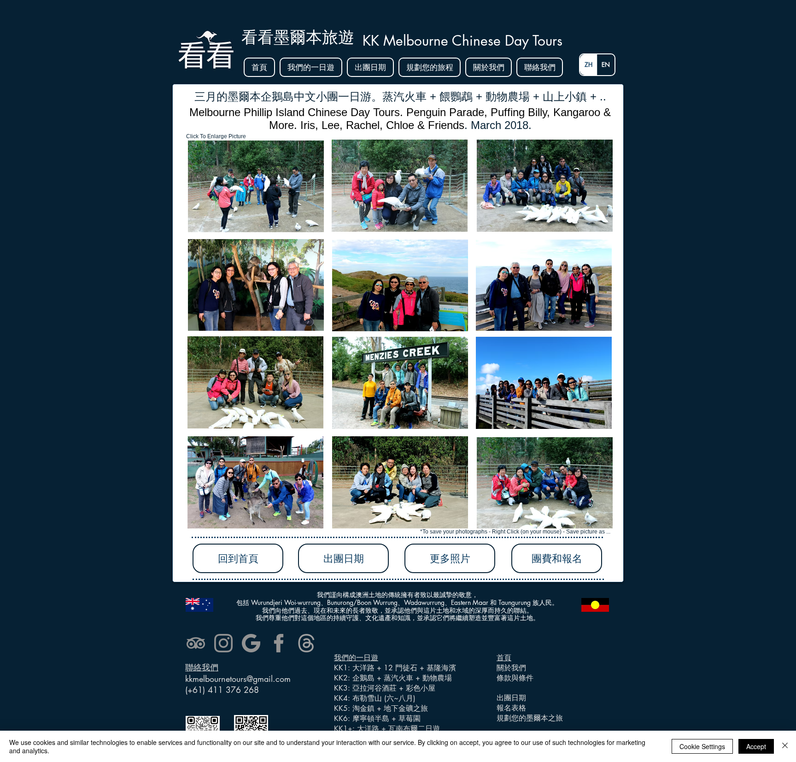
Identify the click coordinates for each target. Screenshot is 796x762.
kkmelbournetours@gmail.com (238, 678)
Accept (756, 746)
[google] (251, 643)
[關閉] (784, 746)
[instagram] (223, 643)
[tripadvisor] (196, 643)
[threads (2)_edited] (306, 643)
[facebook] (278, 643)
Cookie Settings (702, 746)
